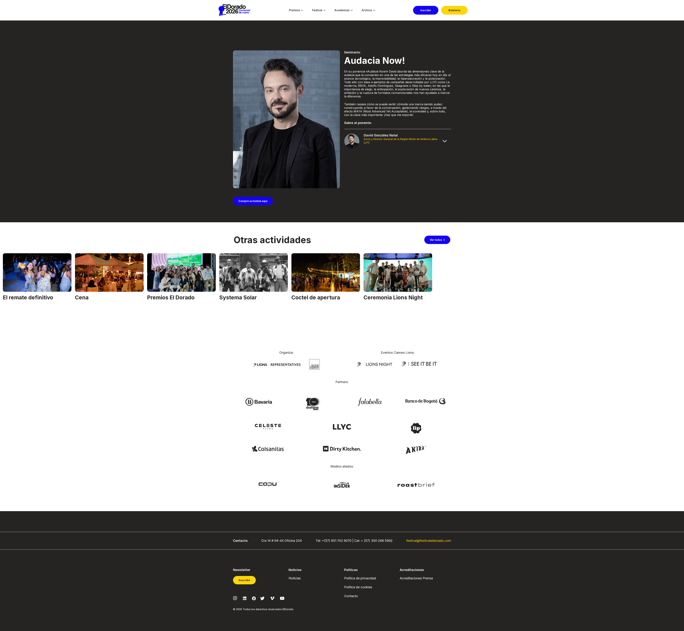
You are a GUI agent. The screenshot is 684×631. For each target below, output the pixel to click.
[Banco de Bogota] (425, 401)
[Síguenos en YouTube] (282, 598)
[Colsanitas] (268, 448)
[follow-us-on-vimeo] (272, 598)
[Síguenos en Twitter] (262, 598)
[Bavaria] (258, 401)
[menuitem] (294, 10)
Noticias (295, 578)
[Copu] (268, 484)
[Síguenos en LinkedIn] (244, 598)
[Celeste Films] (268, 426)
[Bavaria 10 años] (314, 404)
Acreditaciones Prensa (416, 578)
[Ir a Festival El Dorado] (234, 10)
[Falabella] (369, 401)
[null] (314, 364)
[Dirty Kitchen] (342, 448)
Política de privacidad (360, 578)
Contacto (351, 596)
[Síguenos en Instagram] (235, 598)
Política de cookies (358, 587)
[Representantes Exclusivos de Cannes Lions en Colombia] (277, 364)
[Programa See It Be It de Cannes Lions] (419, 364)
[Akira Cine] (416, 449)
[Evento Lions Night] (374, 364)
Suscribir (244, 580)
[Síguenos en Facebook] (254, 598)
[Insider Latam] (342, 484)
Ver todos (436, 239)
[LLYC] (342, 426)
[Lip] (416, 428)
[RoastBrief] (416, 484)
